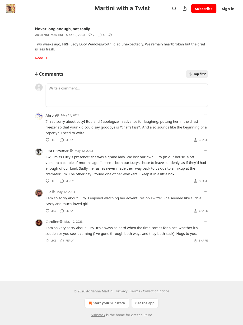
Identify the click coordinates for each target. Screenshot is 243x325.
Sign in (228, 8)
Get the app (144, 303)
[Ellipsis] (205, 115)
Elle (48, 191)
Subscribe (204, 8)
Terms (135, 291)
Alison (51, 115)
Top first (199, 74)
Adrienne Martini (49, 35)
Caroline (52, 221)
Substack (98, 315)
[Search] (174, 8)
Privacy (121, 291)
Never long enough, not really (62, 28)
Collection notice (156, 291)
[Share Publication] (184, 8)
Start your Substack (109, 303)
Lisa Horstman (57, 150)
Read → (41, 57)
